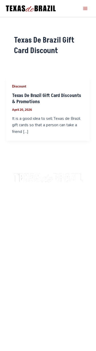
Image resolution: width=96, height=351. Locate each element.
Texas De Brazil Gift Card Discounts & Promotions (46, 98)
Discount (19, 86)
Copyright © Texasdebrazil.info (48, 215)
